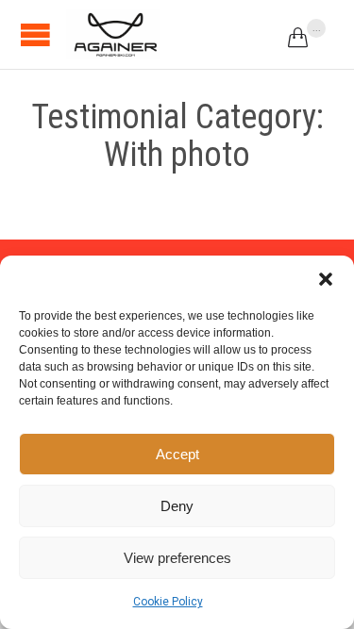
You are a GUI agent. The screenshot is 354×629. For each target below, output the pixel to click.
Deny (177, 506)
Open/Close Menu (35, 34)
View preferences (177, 558)
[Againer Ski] (113, 34)
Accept (177, 454)
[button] (325, 279)
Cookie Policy (168, 601)
